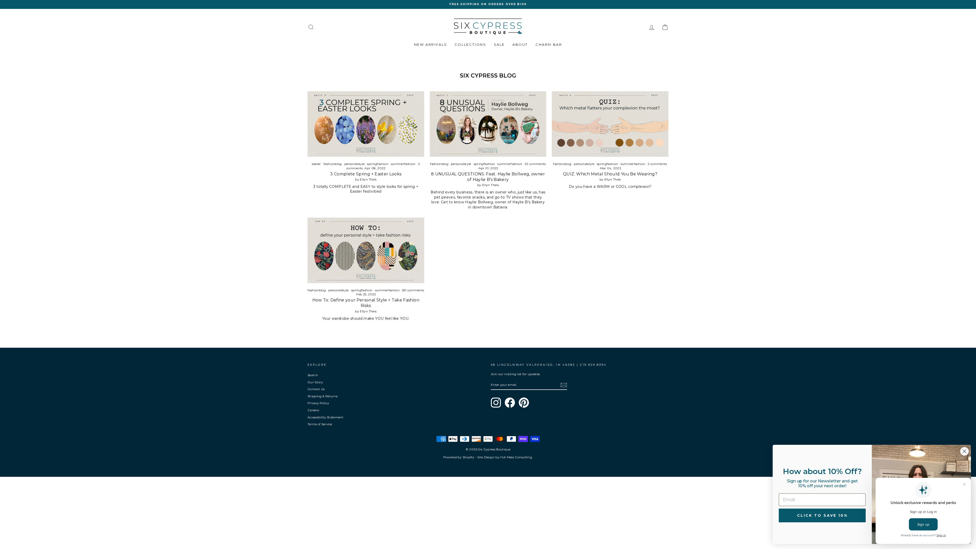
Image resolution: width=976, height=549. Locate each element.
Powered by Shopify (458, 457)
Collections (470, 44)
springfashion (377, 164)
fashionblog (333, 164)
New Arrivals (430, 44)
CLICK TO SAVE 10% (822, 515)
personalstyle (354, 164)
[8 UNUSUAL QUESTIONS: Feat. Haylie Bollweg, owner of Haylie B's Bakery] (488, 124)
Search (313, 375)
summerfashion (403, 164)
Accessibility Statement (325, 417)
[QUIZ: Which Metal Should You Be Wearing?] (610, 124)
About (520, 44)
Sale (499, 44)
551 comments (412, 290)
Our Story (315, 382)
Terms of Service (320, 424)
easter (316, 164)
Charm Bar (549, 44)
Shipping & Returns (323, 396)
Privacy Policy (318, 403)
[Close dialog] (964, 451)
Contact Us (316, 389)
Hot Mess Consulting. (516, 457)
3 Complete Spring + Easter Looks (365, 174)
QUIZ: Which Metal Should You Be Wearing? (610, 174)
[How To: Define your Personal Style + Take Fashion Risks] (366, 250)
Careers (313, 410)
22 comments (535, 164)
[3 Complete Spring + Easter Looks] (366, 124)
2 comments (657, 164)
